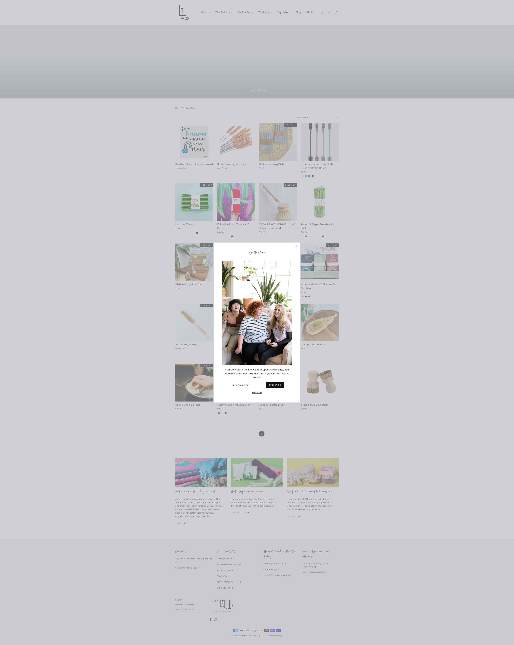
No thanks (257, 392)
